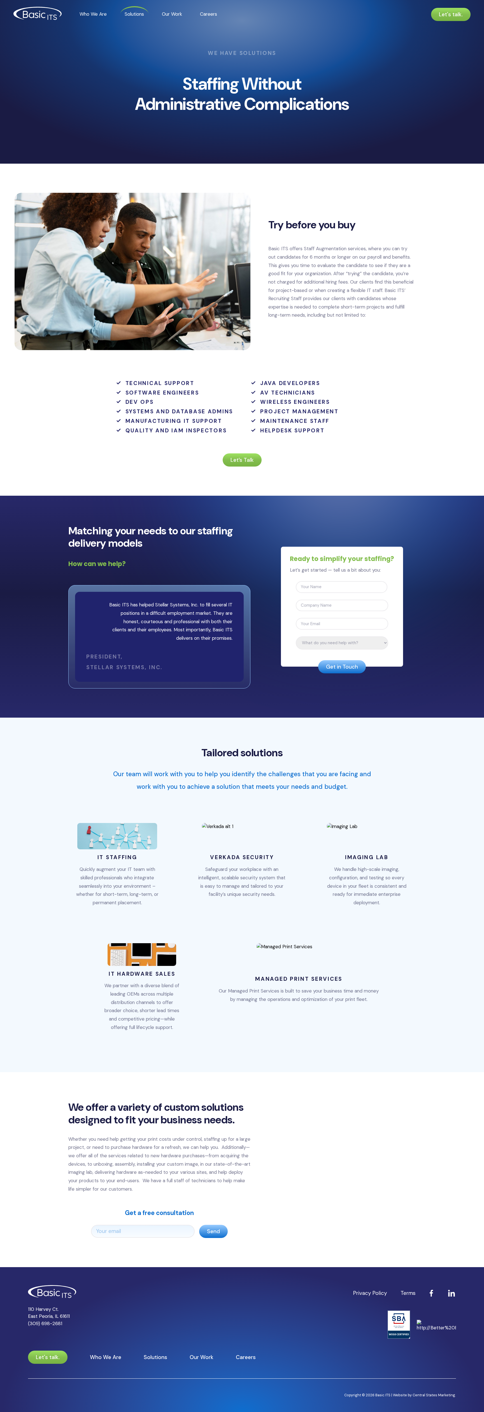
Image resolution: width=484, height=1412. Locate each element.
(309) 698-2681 (45, 1323)
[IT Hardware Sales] (142, 989)
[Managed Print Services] (298, 989)
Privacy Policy (370, 1293)
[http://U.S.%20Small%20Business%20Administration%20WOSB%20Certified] (399, 1326)
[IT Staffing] (117, 867)
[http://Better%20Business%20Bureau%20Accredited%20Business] (436, 1325)
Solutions (134, 14)
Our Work (172, 14)
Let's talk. (451, 14)
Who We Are (93, 14)
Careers (208, 14)
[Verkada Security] (242, 867)
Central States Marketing (434, 1395)
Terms (408, 1293)
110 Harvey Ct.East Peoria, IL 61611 (49, 1312)
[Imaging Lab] (367, 867)
